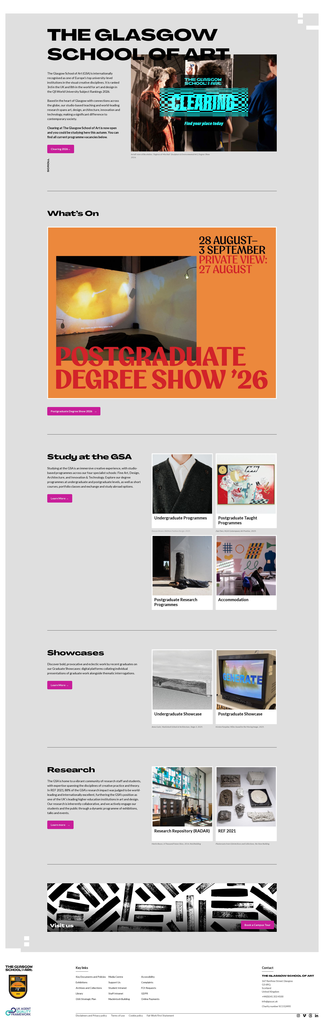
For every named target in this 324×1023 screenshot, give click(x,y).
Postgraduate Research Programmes (175, 602)
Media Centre (116, 976)
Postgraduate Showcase (240, 713)
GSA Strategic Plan (86, 999)
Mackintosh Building (119, 999)
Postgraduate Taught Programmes (237, 520)
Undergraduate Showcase (178, 713)
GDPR (144, 993)
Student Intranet (118, 987)
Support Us (114, 982)
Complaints (147, 982)
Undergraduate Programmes (180, 518)
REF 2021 (227, 830)
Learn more (60, 824)
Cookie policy (136, 1015)
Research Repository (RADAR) (182, 830)
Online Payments (150, 999)
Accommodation (233, 599)
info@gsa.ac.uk (270, 1001)
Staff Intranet (116, 993)
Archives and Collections (89, 987)
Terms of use (118, 1015)
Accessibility (148, 976)
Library (79, 993)
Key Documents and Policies (91, 976)
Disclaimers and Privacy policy (91, 1015)
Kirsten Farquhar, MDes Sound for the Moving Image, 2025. (240, 727)
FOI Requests (148, 987)
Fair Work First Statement (160, 1015)
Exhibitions (81, 982)
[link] (182, 490)
